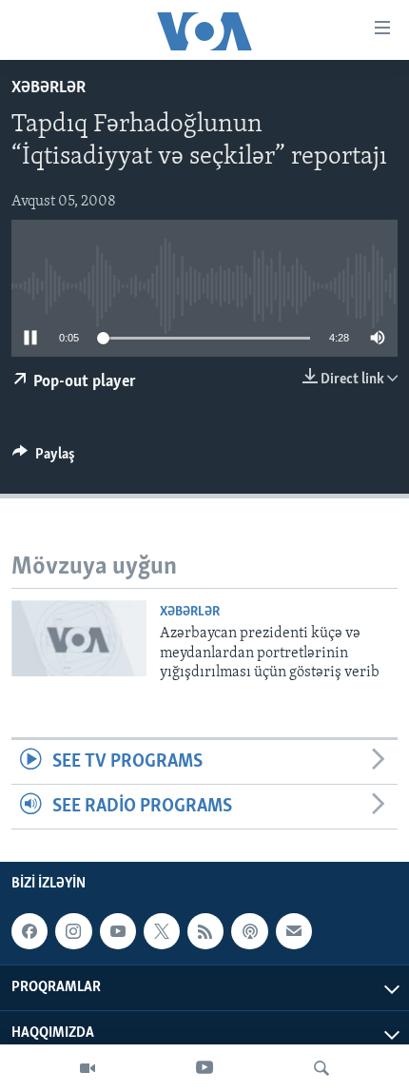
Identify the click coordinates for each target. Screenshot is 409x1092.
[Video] (87, 1068)
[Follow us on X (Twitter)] (162, 931)
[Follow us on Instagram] (73, 931)
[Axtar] (321, 1068)
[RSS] (205, 931)
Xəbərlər (48, 88)
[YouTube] (204, 1068)
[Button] (43, 458)
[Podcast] (249, 931)
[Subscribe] (294, 931)
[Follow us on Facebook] (29, 931)
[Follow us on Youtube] (118, 931)
